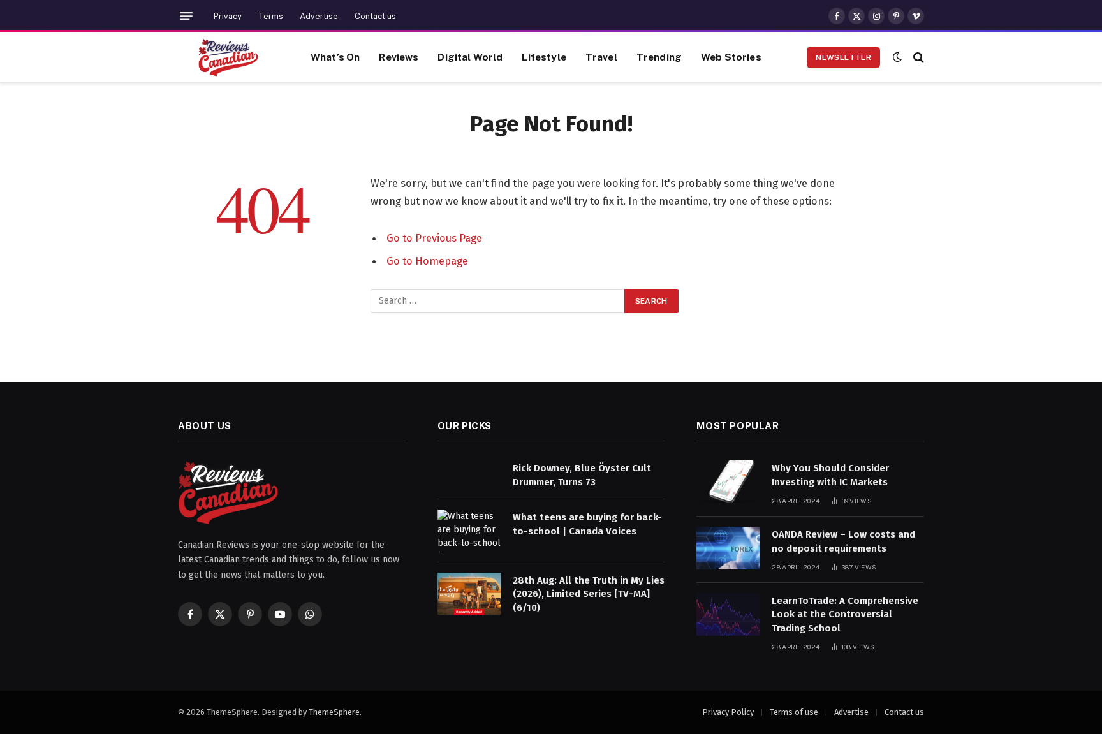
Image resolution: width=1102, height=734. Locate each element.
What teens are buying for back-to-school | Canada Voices (587, 523)
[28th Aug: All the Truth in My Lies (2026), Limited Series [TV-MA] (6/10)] (469, 594)
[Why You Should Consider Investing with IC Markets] (728, 481)
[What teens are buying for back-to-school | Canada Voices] (469, 531)
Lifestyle (544, 56)
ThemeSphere (334, 712)
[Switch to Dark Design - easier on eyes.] (897, 57)
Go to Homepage (427, 260)
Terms (270, 16)
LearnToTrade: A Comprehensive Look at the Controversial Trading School (845, 614)
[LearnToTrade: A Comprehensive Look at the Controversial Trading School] (728, 614)
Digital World (470, 56)
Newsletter (843, 57)
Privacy (228, 16)
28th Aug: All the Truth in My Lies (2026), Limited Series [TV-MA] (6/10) (589, 594)
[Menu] (186, 16)
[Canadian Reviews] (228, 57)
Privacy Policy (728, 712)
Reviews (398, 56)
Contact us (375, 16)
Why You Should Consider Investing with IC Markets (830, 474)
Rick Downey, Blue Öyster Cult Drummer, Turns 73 (582, 474)
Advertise (319, 16)
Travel (601, 56)
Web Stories (731, 56)
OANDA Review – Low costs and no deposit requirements (843, 541)
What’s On (335, 56)
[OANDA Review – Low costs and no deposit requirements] (728, 548)
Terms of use (794, 712)
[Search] (917, 57)
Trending (659, 56)
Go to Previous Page (434, 237)
